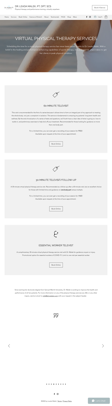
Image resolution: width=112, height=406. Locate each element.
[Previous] (9, 346)
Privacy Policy (67, 401)
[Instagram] (90, 17)
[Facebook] (87, 17)
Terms (60, 401)
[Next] (103, 346)
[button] (106, 16)
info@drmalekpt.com (50, 296)
